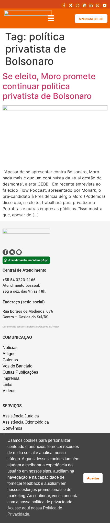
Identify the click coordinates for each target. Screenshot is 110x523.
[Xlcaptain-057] (71, 5)
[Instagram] (77, 5)
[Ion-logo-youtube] (104, 5)
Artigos (9, 354)
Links (7, 384)
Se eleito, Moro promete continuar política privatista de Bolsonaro (49, 86)
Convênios (12, 428)
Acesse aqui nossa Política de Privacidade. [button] (34, 511)
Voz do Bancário (17, 366)
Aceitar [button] (93, 478)
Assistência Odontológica (26, 422)
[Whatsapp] (98, 5)
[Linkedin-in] (91, 5)
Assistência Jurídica (21, 416)
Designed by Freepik (48, 326)
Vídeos (9, 390)
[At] (84, 5)
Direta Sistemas (28, 326)
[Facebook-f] (64, 5)
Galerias (10, 360)
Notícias (10, 347)
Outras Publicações (20, 372)
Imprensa (11, 378)
